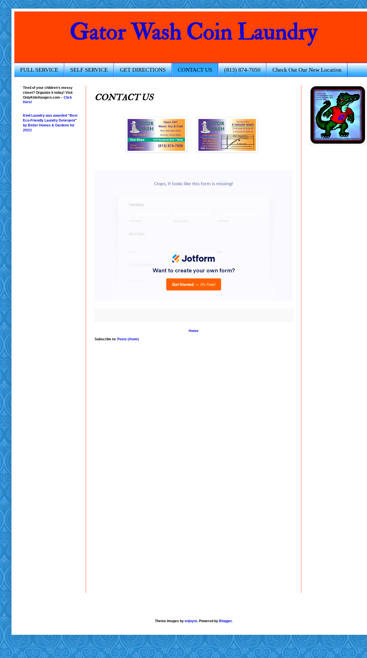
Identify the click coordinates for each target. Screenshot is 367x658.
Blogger (225, 621)
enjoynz (191, 621)
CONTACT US (195, 70)
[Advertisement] (46, 464)
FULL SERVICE (39, 70)
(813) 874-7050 (242, 70)
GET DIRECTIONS (143, 70)
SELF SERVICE (89, 70)
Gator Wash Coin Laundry (193, 32)
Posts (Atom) (128, 339)
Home (193, 331)
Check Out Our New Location (306, 70)
